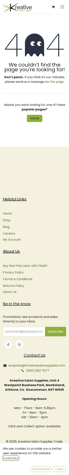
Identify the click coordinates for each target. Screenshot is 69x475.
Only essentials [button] (41, 469)
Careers (9, 233)
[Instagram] (19, 344)
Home (34, 118)
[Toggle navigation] (62, 7)
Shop (7, 220)
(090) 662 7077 (37, 370)
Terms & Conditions (17, 279)
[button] (55, 331)
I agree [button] (59, 469)
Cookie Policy (10, 458)
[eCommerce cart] (53, 7)
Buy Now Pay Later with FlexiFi (25, 266)
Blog (6, 227)
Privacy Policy (13, 272)
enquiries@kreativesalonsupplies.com (36, 365)
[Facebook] (8, 344)
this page (57, 82)
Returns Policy (13, 286)
